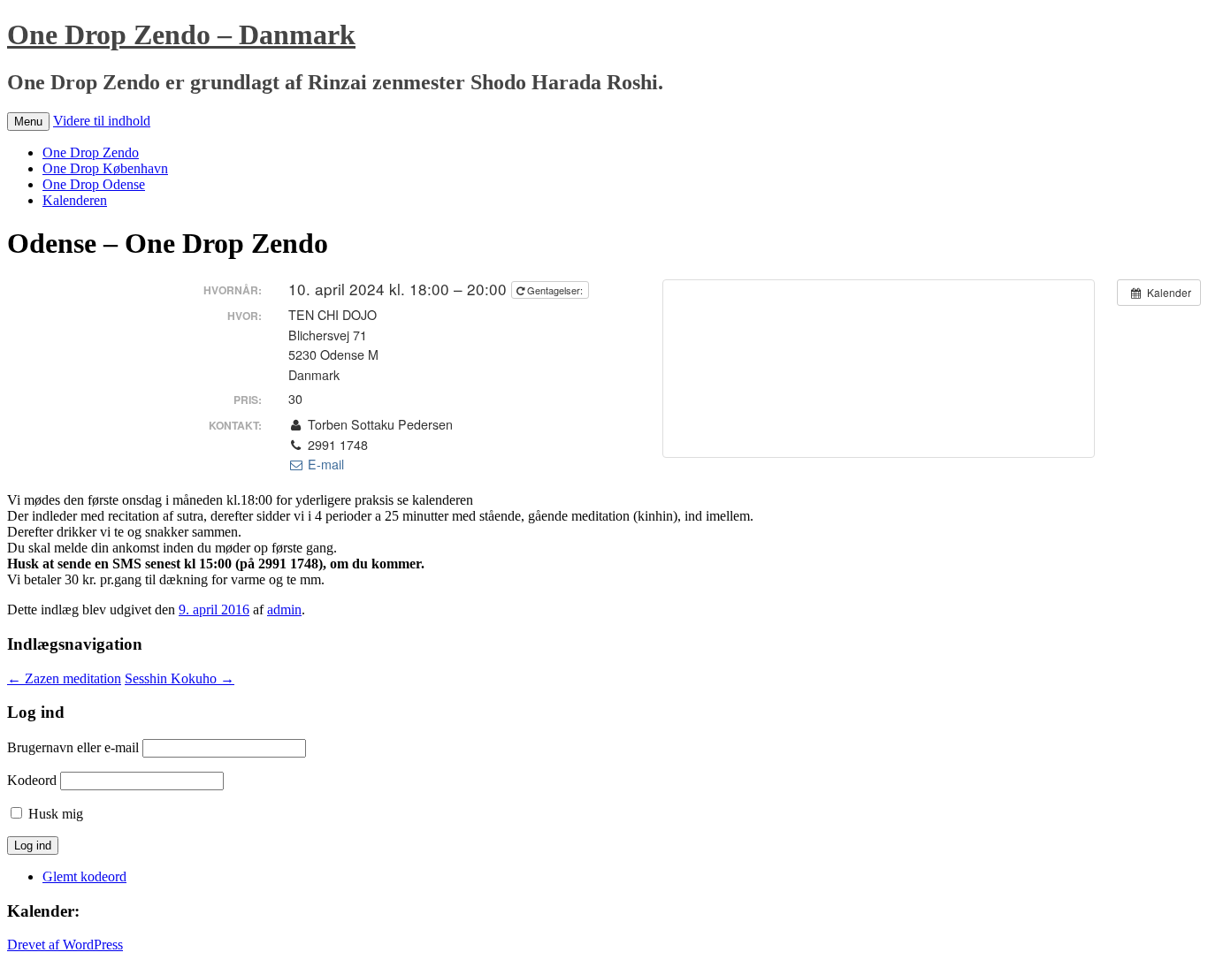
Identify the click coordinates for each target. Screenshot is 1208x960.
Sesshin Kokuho (179, 678)
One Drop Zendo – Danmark (181, 34)
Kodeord (32, 780)
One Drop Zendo (90, 152)
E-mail (324, 464)
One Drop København (105, 168)
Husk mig (55, 813)
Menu (28, 121)
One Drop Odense (93, 184)
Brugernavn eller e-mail (73, 747)
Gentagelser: (554, 290)
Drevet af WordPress (65, 944)
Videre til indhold (101, 120)
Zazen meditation (64, 678)
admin (284, 609)
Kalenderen (74, 200)
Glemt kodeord (84, 876)
